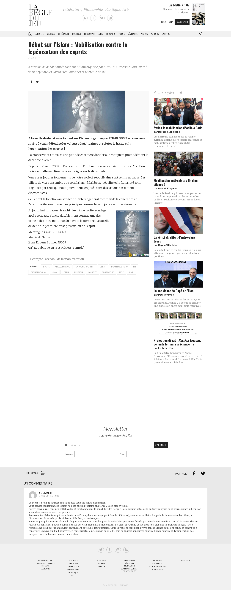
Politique (76, 33)
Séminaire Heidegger (129, 564)
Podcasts (110, 33)
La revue (166, 33)
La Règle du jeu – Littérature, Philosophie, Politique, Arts (30, 33)
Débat (103, 267)
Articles (40, 33)
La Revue (157, 560)
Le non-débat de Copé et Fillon (173, 290)
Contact (185, 560)
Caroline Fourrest (85, 267)
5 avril (46, 267)
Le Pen (66, 272)
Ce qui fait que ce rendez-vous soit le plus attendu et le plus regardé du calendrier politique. (177, 253)
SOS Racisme (108, 272)
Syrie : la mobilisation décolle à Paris (178, 127)
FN (134, 267)
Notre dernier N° (157, 566)
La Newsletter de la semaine (45, 564)
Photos (144, 33)
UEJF (121, 272)
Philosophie (89, 33)
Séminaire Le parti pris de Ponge (129, 570)
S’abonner (157, 569)
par (167, 131)
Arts (101, 33)
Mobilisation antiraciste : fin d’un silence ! (176, 182)
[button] (200, 34)
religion (78, 272)
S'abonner (182, 22)
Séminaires (133, 33)
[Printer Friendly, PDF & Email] (43, 474)
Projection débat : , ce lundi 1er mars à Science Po (177, 342)
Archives (51, 33)
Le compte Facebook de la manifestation (56, 259)
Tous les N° (157, 563)
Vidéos (121, 33)
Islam (54, 272)
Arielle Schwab (62, 267)
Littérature (63, 33)
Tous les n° (167, 22)
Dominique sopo (119, 267)
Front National (39, 272)
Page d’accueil (45, 560)
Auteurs (155, 33)
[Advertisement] (178, 65)
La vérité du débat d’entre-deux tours (174, 239)
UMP (131, 272)
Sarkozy (92, 272)
